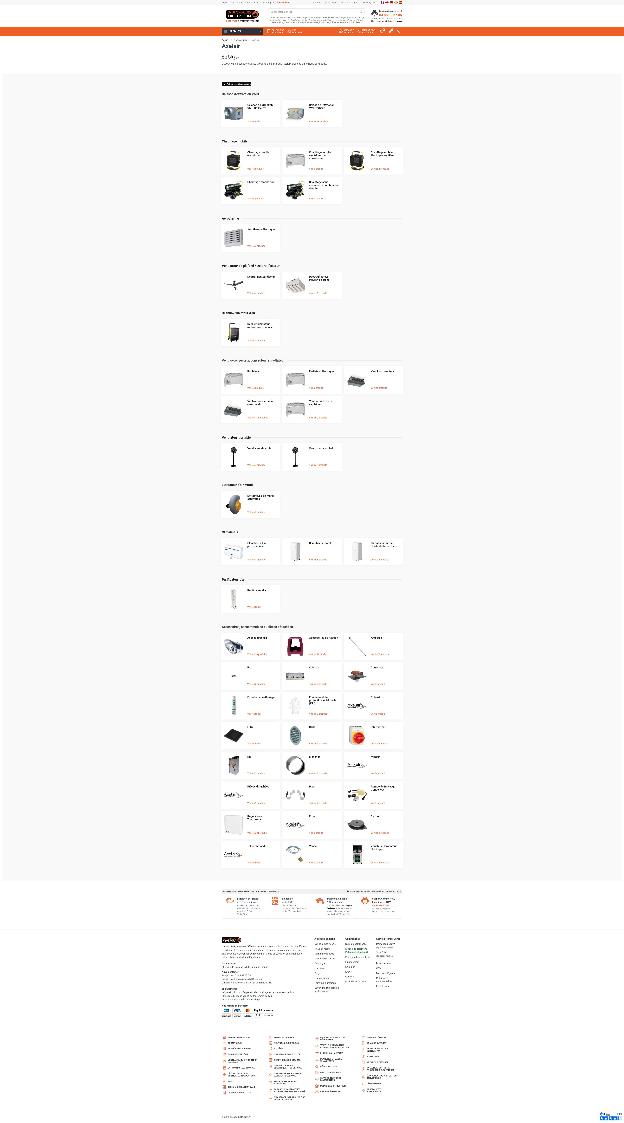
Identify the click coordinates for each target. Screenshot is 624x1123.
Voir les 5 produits (318, 743)
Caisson (314, 667)
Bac (249, 667)
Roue (312, 816)
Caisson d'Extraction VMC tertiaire (321, 106)
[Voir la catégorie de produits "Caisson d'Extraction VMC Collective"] (233, 113)
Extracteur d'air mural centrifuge (260, 497)
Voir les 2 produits (256, 340)
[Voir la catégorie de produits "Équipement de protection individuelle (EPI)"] (295, 705)
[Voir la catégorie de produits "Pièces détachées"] (233, 795)
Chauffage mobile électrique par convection (320, 155)
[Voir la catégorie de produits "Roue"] (295, 824)
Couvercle (377, 667)
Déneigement (374, 1083)
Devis (326, 2)
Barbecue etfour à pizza (374, 1090)
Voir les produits (255, 169)
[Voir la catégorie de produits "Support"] (357, 824)
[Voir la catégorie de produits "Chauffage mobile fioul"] (233, 190)
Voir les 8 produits (256, 512)
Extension (377, 697)
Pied (312, 786)
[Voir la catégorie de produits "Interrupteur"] (357, 735)
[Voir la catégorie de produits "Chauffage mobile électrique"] (233, 160)
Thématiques (267, 2)
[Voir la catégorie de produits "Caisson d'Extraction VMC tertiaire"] (295, 113)
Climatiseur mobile (320, 543)
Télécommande (256, 846)
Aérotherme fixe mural (287, 1060)
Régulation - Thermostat (254, 818)
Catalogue (319, 963)
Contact (317, 2)
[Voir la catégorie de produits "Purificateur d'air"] (233, 598)
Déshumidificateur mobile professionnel (260, 325)
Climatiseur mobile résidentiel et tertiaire (384, 544)
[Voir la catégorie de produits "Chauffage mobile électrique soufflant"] (357, 160)
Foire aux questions (325, 983)
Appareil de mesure (378, 1062)
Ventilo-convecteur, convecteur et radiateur (335, 1046)
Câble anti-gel (328, 1066)
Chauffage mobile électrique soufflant (383, 154)
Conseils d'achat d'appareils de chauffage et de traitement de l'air (258, 992)
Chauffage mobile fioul (261, 182)
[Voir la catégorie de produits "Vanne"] (295, 854)
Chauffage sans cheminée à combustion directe (323, 185)
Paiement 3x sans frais (357, 957)
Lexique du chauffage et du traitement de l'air (247, 996)
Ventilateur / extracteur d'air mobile (242, 1061)
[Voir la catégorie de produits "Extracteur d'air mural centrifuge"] (233, 504)
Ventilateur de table (259, 448)
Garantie (349, 976)
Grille (312, 727)
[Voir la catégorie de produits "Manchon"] (295, 765)
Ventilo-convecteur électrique (320, 402)
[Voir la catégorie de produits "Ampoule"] (357, 646)
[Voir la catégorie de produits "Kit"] (233, 765)
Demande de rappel (324, 958)
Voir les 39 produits (318, 121)
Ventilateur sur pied (321, 448)
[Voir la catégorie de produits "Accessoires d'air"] (233, 646)
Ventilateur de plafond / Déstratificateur (251, 266)
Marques (319, 968)
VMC (230, 1081)
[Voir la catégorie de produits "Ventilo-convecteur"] (357, 379)
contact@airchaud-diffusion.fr (246, 979)
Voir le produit (254, 121)
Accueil (225, 2)
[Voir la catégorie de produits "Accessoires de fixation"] (295, 646)
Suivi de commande (348, 2)
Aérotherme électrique (261, 229)
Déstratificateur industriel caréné (319, 278)
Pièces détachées (258, 786)
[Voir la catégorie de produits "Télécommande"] (233, 854)
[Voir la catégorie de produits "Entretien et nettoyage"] (233, 705)
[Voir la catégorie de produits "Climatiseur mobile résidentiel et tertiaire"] (357, 551)
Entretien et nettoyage (260, 697)
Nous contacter (322, 948)
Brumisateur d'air (238, 1054)
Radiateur (253, 371)
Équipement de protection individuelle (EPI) (322, 700)
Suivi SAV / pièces (369, 2)
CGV (378, 968)
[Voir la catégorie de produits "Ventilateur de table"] (233, 456)
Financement (352, 962)
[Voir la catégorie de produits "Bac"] (233, 676)
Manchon (314, 756)
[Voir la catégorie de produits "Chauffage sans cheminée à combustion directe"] (295, 190)
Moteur (375, 756)
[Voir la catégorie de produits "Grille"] (295, 735)
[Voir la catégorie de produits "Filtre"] (233, 735)
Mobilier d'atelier (377, 1037)
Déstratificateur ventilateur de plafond (241, 1074)
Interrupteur (378, 727)
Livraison (350, 966)
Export (348, 971)
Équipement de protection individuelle (381, 1077)
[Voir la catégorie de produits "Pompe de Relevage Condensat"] (357, 795)
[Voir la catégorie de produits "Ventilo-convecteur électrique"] (295, 409)
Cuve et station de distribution (331, 1079)
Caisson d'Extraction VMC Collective (260, 106)
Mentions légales (385, 973)
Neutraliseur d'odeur (286, 1043)
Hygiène (278, 1048)
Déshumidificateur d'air (238, 313)
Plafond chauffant (331, 1053)
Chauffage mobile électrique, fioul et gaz (288, 1066)
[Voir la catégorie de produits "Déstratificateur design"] (233, 285)
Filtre (250, 727)
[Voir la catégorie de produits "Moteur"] (357, 765)
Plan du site (382, 986)
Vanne (313, 846)
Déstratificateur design (261, 276)
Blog (256, 2)
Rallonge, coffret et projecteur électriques (381, 1069)
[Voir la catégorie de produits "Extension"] (357, 705)
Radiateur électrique (321, 371)
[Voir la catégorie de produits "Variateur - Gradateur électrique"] (357, 854)
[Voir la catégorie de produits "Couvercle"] (357, 676)
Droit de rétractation (356, 981)
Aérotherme (230, 218)
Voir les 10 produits (257, 654)
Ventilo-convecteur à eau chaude (260, 402)
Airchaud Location (239, 1037)
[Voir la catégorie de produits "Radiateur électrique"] (295, 379)
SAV (334, 2)
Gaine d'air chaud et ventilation (378, 1049)
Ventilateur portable (236, 437)
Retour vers (239, 84)
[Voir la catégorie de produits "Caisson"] (295, 676)
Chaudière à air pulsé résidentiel (332, 1038)
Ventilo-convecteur (382, 371)
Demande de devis (324, 953)
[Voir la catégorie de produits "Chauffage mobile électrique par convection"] (295, 160)
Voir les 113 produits (257, 417)
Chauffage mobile (234, 141)
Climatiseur (230, 532)
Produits (235, 31)
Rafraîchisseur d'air (239, 1048)
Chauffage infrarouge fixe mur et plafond (289, 1098)
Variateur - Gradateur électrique (384, 847)
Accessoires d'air (257, 637)
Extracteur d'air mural (237, 485)
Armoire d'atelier (376, 1043)
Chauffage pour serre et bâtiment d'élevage (288, 1074)
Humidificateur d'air (239, 1092)
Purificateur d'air (234, 579)
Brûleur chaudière (331, 1072)
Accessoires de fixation (323, 637)
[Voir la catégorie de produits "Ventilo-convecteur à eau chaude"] (233, 409)
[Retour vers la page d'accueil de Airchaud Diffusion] (242, 14)
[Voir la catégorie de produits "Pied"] (295, 795)
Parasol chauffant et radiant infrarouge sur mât (290, 1090)
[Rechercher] (361, 11)
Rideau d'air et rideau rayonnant (286, 1082)
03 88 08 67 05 (390, 15)
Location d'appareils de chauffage (241, 999)
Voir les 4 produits (380, 169)
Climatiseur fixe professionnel (256, 544)
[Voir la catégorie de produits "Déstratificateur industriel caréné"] (295, 285)
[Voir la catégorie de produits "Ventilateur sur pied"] (295, 456)
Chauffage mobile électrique (258, 154)
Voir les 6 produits (380, 862)
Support (376, 816)
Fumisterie (373, 1056)
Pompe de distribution (333, 1086)
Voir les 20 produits (257, 833)
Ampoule (376, 637)
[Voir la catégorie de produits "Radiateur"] (233, 379)
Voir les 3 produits (256, 246)
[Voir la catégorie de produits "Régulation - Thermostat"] (233, 824)
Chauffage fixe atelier (287, 1054)
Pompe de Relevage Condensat (383, 788)
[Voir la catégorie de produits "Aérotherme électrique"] (233, 237)
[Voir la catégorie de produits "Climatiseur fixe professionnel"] (233, 551)
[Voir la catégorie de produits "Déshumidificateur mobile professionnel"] (233, 332)
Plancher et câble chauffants (331, 1060)
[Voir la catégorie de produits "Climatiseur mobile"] (295, 551)
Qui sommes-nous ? (241, 2)
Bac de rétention (330, 1091)
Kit (249, 756)
